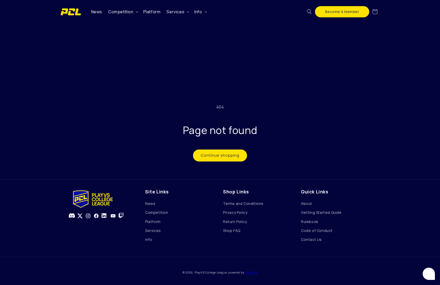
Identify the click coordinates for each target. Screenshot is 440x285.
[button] (122, 12)
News (150, 203)
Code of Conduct (317, 230)
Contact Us (311, 239)
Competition (156, 212)
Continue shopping (220, 155)
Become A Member (342, 11)
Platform (153, 221)
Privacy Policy (235, 212)
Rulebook (309, 221)
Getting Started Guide (321, 212)
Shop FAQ (231, 230)
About (306, 203)
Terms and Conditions (243, 203)
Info (148, 239)
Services (153, 230)
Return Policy (235, 221)
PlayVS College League (211, 272)
